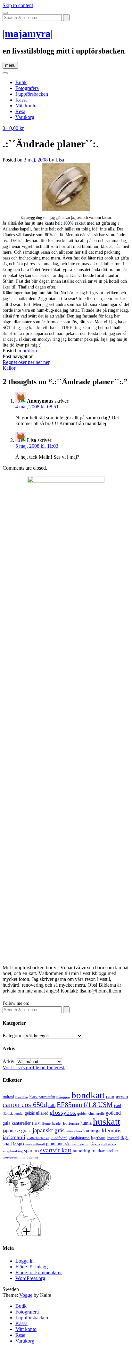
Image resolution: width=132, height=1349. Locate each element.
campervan (117, 1096)
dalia (51, 1105)
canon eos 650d (25, 1104)
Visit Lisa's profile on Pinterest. (34, 1067)
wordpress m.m (14, 1157)
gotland (113, 1113)
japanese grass (17, 1130)
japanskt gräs (48, 1130)
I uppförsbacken (31, 94)
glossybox (63, 1112)
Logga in (24, 1261)
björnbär (21, 1097)
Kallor (9, 368)
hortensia (71, 1123)
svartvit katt (55, 1150)
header (57, 1123)
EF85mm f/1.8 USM (85, 1105)
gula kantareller (17, 1123)
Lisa (59, 159)
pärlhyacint (80, 1144)
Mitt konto (26, 105)
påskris (95, 1144)
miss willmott (35, 1144)
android (8, 1097)
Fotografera (27, 88)
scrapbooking (13, 1151)
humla (86, 1123)
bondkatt (88, 1095)
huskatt (106, 1121)
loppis (18, 1143)
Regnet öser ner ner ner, (27, 362)
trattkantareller (105, 1150)
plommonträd (58, 1143)
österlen (32, 1157)
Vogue (25, 1295)
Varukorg (24, 117)
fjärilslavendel (13, 1113)
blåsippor (63, 1097)
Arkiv (8, 1061)
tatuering (81, 1150)
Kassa (21, 100)
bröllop (29, 350)
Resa (20, 111)
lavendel (113, 1138)
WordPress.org (30, 1278)
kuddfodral (59, 1138)
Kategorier (13, 1035)
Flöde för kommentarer (38, 1272)
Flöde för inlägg (31, 1266)
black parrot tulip (42, 1097)
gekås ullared (36, 1113)
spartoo (31, 1150)
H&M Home (41, 1123)
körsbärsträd (79, 1137)
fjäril (117, 1106)
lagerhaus (98, 1138)
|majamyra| (28, 33)
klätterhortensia (38, 1138)
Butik (21, 82)
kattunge (92, 1130)
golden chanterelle (90, 1113)
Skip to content (18, 5)
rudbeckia (108, 1144)
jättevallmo (74, 1131)
